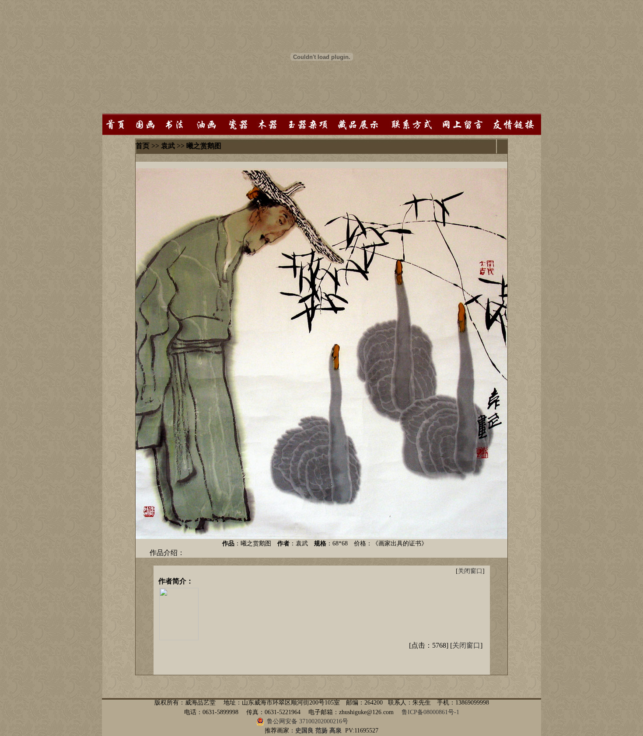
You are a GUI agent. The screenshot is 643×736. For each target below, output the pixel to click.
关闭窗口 (470, 571)
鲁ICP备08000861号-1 (430, 712)
